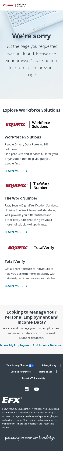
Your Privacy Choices (17, 365)
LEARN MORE (14, 171)
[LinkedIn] (27, 389)
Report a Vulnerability (33, 378)
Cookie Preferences (21, 371)
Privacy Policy (49, 365)
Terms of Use (45, 371)
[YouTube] (36, 389)
